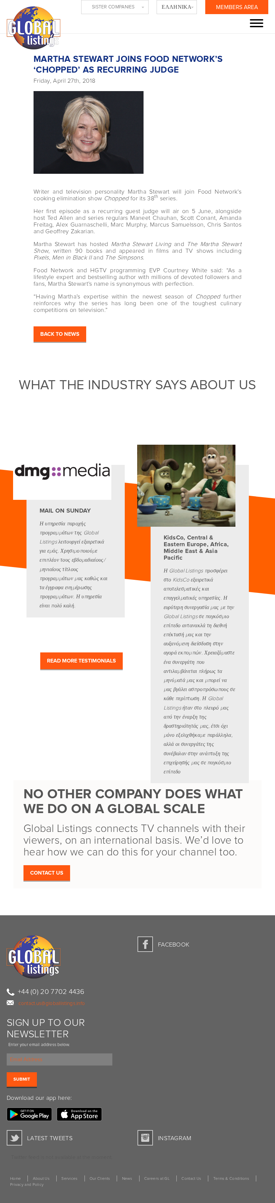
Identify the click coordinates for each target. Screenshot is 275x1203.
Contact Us (191, 1179)
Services (69, 1179)
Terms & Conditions (231, 1179)
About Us (41, 1179)
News (127, 1179)
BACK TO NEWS (59, 334)
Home (15, 1179)
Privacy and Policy (27, 1185)
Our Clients (100, 1179)
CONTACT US (46, 873)
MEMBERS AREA (237, 7)
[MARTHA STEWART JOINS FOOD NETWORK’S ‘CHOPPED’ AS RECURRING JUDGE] (137, 129)
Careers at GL (157, 1179)
